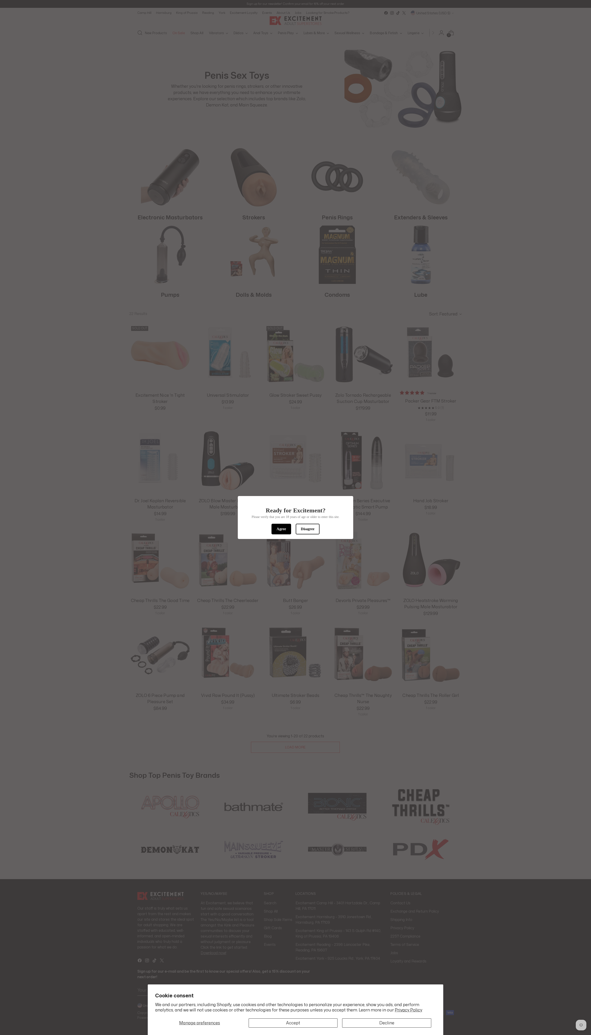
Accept (293, 1023)
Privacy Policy (408, 1010)
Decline (386, 1023)
